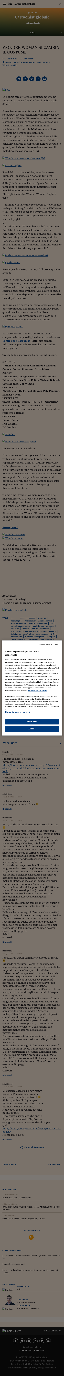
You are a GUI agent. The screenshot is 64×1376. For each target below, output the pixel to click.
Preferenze (32, 721)
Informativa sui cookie (37, 690)
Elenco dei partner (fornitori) (17, 712)
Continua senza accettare (48, 644)
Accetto (32, 729)
